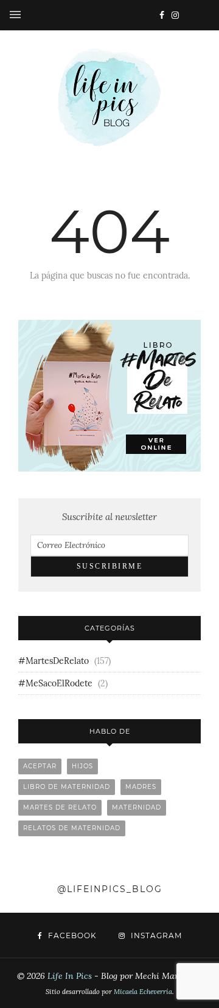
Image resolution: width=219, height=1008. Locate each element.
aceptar (40, 766)
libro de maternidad (66, 787)
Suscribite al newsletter (109, 517)
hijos (82, 766)
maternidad (136, 807)
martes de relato (60, 807)
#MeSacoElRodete (55, 683)
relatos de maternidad (71, 828)
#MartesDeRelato (53, 660)
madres (140, 787)
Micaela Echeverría (143, 991)
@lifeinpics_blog (109, 889)
